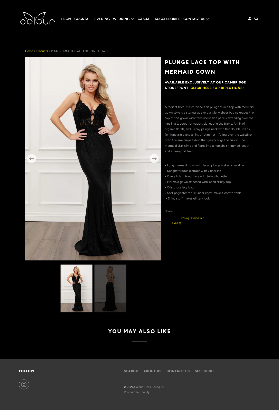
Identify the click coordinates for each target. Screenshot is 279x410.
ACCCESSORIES (167, 19)
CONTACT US (194, 19)
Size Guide (204, 371)
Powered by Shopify (137, 392)
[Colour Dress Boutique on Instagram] (25, 384)
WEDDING (122, 19)
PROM (66, 19)
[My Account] (250, 19)
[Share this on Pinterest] (196, 211)
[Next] (154, 158)
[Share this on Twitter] (177, 211)
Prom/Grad (197, 218)
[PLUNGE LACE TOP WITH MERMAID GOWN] (93, 158)
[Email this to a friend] (205, 211)
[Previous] (31, 158)
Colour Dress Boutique (148, 387)
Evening (185, 218)
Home (29, 51)
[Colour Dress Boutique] (37, 18)
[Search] (256, 19)
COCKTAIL (82, 19)
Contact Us (178, 371)
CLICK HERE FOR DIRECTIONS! (217, 88)
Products (42, 51)
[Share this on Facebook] (187, 211)
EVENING (102, 19)
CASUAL (144, 19)
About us (152, 371)
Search (131, 371)
